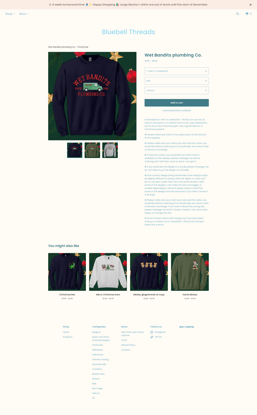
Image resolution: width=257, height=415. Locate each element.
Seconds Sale (99, 364)
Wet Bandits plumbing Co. (61, 47)
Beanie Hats (98, 373)
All (93, 398)
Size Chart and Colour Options (132, 334)
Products (67, 336)
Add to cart (176, 102)
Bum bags (97, 388)
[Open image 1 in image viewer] (92, 96)
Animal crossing (100, 359)
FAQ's (124, 340)
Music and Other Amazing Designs (101, 338)
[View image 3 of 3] (110, 150)
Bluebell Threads (128, 31)
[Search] (237, 13)
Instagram (160, 332)
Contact (125, 349)
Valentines (97, 354)
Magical (96, 332)
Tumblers (97, 369)
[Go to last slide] (52, 96)
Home (66, 332)
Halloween (97, 349)
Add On (96, 393)
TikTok (158, 336)
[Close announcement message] (250, 5)
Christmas (82, 47)
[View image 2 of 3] (92, 150)
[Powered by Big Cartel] (187, 327)
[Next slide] (133, 96)
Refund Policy (128, 345)
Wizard (95, 378)
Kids (94, 383)
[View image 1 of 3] (74, 150)
